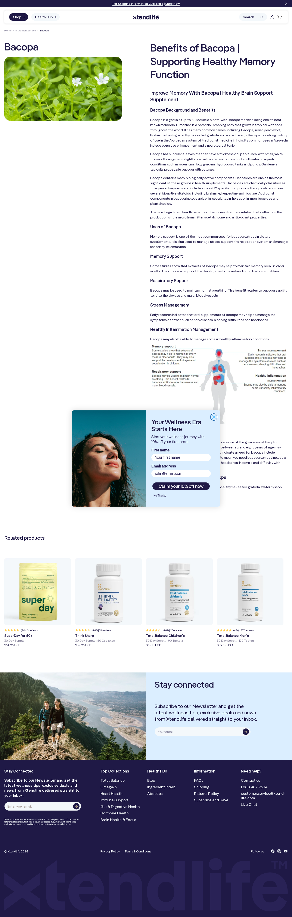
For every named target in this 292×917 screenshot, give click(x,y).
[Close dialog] (213, 417)
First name (160, 450)
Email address (163, 466)
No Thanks (159, 495)
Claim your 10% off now (181, 486)
